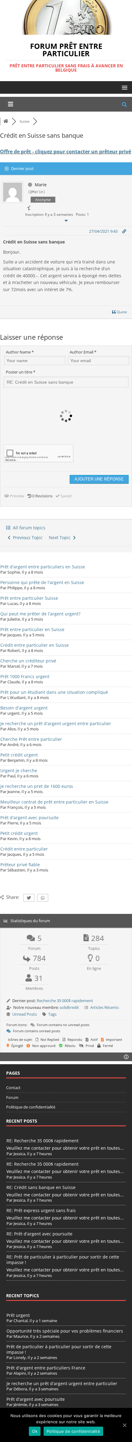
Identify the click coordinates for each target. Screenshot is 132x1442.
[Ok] (124, 1425)
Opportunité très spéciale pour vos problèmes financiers (64, 1331)
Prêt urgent (18, 1315)
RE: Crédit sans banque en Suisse (41, 1187)
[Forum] (5, 121)
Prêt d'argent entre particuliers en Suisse (42, 567)
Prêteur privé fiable (20, 864)
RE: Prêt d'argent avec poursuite (39, 1234)
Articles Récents (104, 1007)
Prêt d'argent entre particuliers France (45, 1368)
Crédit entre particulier (24, 849)
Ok (34, 1431)
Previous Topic (26, 537)
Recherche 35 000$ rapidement (65, 1000)
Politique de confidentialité (30, 1107)
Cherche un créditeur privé (28, 661)
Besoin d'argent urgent (24, 708)
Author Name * (20, 352)
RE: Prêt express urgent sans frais (41, 1210)
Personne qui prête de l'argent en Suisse (42, 582)
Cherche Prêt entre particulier (31, 739)
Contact (13, 1087)
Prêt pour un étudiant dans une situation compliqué (54, 692)
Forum (12, 1097)
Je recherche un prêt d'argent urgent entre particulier (55, 723)
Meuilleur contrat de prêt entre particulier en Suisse (54, 802)
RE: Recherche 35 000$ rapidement (42, 1141)
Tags (52, 1014)
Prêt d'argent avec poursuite (29, 817)
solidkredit (69, 1007)
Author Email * (83, 352)
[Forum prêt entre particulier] (66, 31)
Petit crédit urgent (19, 755)
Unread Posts (24, 1014)
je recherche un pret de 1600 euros (36, 786)
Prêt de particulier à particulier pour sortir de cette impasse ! (58, 1349)
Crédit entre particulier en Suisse (34, 645)
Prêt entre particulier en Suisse (32, 629)
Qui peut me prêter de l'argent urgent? (40, 614)
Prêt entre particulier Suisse (29, 598)
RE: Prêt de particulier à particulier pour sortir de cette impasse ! (62, 1259)
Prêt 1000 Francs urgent (24, 676)
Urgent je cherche (18, 770)
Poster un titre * (20, 372)
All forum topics (27, 528)
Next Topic (61, 537)
